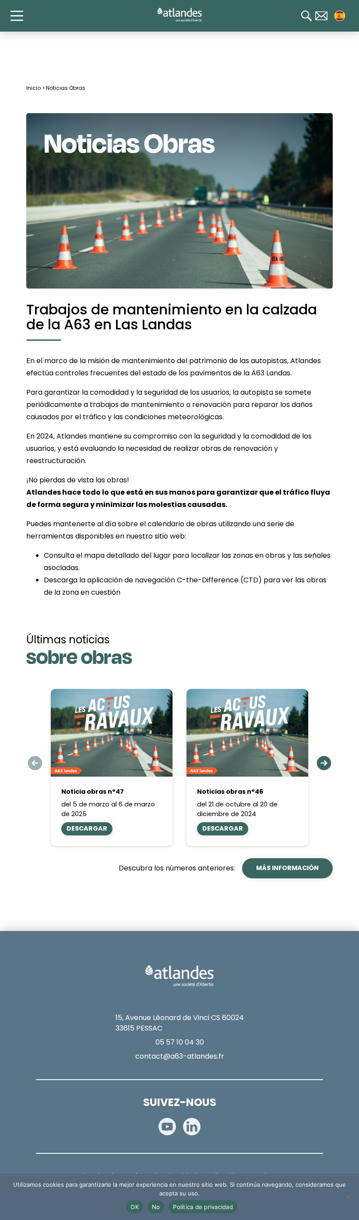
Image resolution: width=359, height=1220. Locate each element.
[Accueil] (179, 15)
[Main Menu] (21, 15)
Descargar (87, 828)
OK (134, 1206)
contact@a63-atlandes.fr (179, 1056)
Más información (287, 867)
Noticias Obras (65, 88)
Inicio (33, 88)
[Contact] (321, 15)
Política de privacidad (203, 1206)
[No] (348, 1196)
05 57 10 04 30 (179, 1042)
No (156, 1206)
